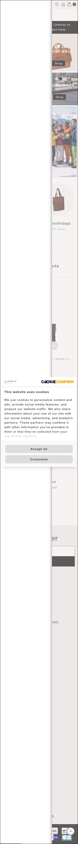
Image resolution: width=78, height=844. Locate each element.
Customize (39, 459)
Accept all (39, 449)
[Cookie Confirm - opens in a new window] (57, 381)
